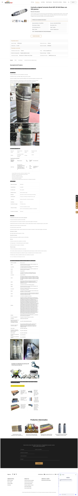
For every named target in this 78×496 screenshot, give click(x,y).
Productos (37, 2)
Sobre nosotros (49, 2)
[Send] (75, 495)
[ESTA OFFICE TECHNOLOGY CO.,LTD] (9, 2)
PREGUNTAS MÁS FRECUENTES (46, 480)
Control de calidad (9, 483)
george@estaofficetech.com (49, 474)
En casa (32, 2)
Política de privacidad (52, 492)
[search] (69, 2)
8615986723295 (58, 474)
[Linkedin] (14, 474)
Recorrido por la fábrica (57, 2)
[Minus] (75, 474)
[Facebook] (12, 474)
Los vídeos (43, 2)
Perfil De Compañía (10, 480)
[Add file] (60, 495)
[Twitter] (16, 474)
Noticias (64, 2)
